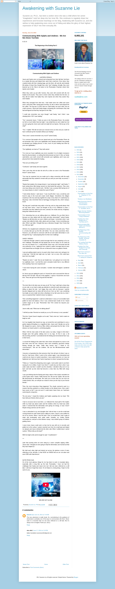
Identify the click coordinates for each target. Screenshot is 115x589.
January (80, 270)
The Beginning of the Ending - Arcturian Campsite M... (84, 238)
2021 (78, 157)
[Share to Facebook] (54, 505)
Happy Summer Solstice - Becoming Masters (85, 211)
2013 (78, 273)
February (81, 267)
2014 (78, 174)
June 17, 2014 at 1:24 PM (40, 530)
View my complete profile (82, 290)
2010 (78, 280)
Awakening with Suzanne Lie (51, 8)
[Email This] (49, 505)
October (80, 181)
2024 (78, 150)
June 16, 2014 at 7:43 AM (41, 514)
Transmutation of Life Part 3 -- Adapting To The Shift (85, 195)
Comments (80, 300)
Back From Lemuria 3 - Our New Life (84, 252)
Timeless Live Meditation (85, 199)
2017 (78, 167)
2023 (78, 152)
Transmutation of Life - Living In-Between (84, 215)
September (81, 184)
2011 (78, 278)
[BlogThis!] (51, 505)
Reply (28, 525)
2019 (78, 162)
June (79, 191)
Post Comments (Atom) (37, 567)
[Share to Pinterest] (56, 505)
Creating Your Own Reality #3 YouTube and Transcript (84, 248)
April (79, 263)
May (79, 260)
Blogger (76, 577)
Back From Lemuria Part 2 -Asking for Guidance (85, 256)
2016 (78, 169)
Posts (78, 297)
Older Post (66, 564)
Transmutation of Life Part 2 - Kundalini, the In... (85, 207)
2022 (78, 155)
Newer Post (26, 564)
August (80, 186)
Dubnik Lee (30, 514)
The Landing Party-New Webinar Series (84, 243)
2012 (78, 275)
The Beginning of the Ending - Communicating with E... (84, 232)
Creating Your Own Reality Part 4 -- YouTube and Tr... (83, 220)
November (81, 179)
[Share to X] (53, 505)
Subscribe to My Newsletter (83, 119)
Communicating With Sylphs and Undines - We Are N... (84, 226)
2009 (78, 283)
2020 (78, 159)
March (80, 265)
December (81, 176)
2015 (78, 172)
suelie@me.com (81, 97)
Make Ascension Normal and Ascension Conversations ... (84, 203)
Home (46, 564)
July (79, 189)
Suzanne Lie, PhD (81, 287)
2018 (78, 164)
